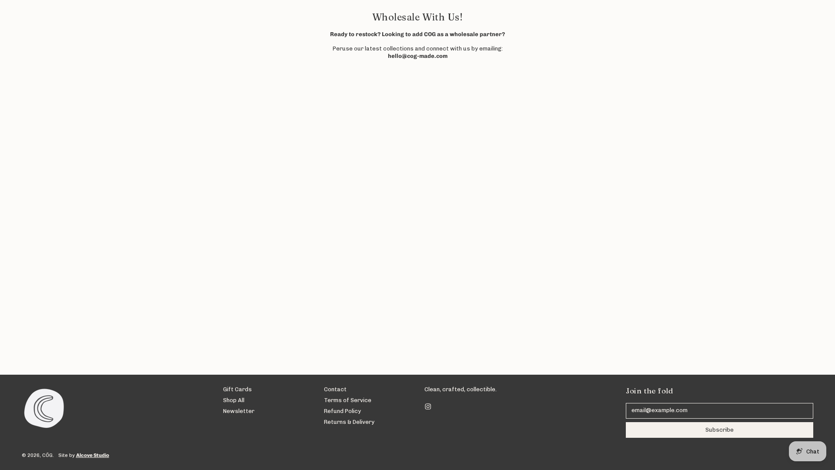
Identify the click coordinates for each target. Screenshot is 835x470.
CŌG (47, 455)
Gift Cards (237, 389)
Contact (335, 389)
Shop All (233, 400)
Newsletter (238, 411)
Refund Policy (342, 411)
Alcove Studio (92, 455)
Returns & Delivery (349, 422)
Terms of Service (347, 400)
